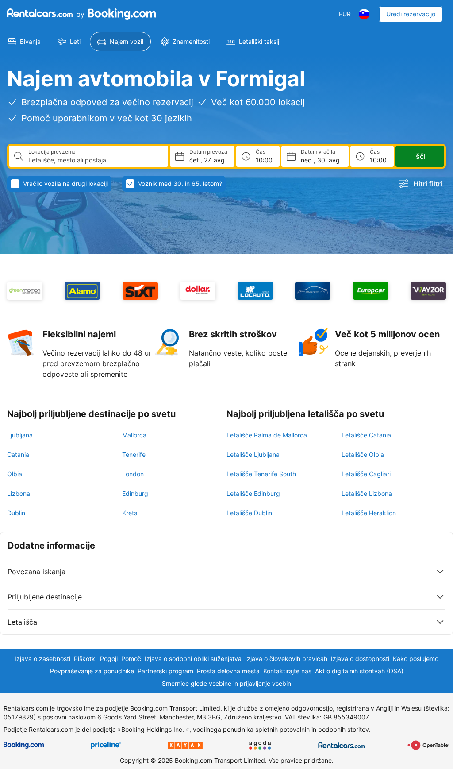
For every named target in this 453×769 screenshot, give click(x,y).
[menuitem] (24, 41)
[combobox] (94, 160)
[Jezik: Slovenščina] (364, 14)
